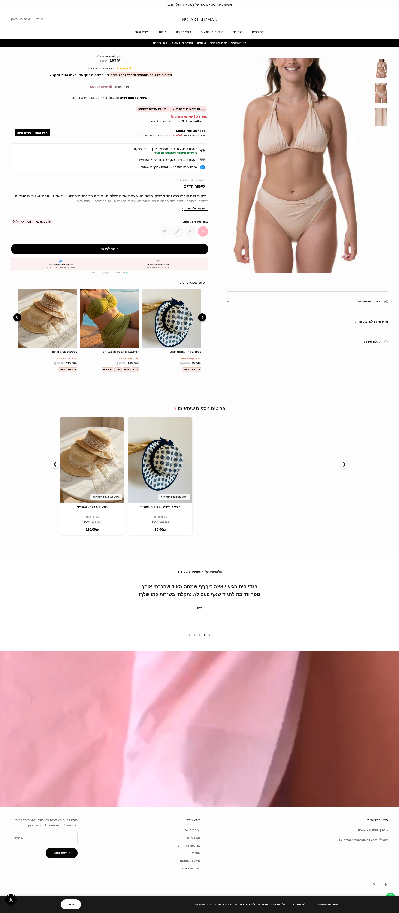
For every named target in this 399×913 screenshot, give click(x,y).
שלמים (201, 43)
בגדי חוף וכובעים (212, 32)
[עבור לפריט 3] (381, 116)
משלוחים (193, 838)
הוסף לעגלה (110, 249)
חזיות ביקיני (238, 43)
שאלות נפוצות (190, 860)
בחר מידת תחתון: (195, 221)
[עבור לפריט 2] (381, 93)
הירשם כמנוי (61, 853)
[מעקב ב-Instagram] (373, 884)
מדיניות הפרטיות (188, 868)
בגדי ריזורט (183, 32)
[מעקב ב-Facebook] (385, 884)
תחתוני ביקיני (218, 43)
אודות (163, 32)
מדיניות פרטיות (205, 904)
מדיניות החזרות (189, 845)
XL (165, 231)
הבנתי (70, 904)
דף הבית (258, 32)
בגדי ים (238, 32)
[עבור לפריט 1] (381, 68)
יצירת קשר (142, 32)
